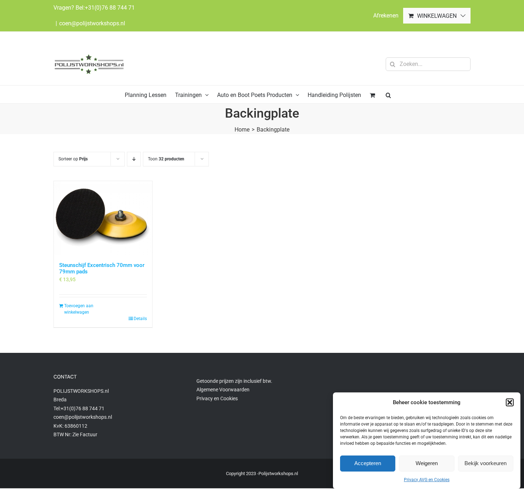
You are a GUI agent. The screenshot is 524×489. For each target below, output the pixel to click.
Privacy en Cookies (217, 398)
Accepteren (367, 463)
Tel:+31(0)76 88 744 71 (78, 408)
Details (140, 318)
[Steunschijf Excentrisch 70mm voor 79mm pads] (103, 218)
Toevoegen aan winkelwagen (78, 309)
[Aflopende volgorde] (134, 159)
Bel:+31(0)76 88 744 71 (105, 7)
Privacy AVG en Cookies (426, 479)
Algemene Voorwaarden (223, 389)
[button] (509, 402)
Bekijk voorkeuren (485, 463)
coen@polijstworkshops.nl (92, 23)
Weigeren (427, 463)
